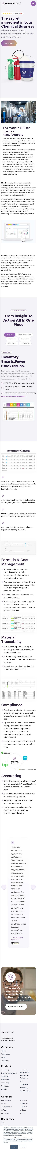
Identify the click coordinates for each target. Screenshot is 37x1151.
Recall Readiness (25, 1091)
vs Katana (23, 1100)
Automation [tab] (12, 343)
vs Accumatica (6, 1100)
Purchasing (5, 1070)
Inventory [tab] (9, 334)
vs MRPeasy (24, 1103)
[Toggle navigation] (33, 3)
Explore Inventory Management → (14, 396)
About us (4, 1051)
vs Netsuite (24, 1107)
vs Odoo (23, 1110)
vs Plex (22, 1113)
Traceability (24, 1087)
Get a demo (9, 43)
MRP (21, 1081)
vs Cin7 (3, 1103)
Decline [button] (23, 1147)
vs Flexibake (5, 1113)
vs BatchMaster (6, 1107)
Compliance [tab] (25, 343)
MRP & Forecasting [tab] (24, 334)
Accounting (5, 1083)
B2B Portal (4, 1076)
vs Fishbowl (5, 1110)
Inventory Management (9, 1073)
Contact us (5, 1060)
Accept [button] (14, 1147)
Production (5, 1086)
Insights (4, 1089)
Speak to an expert (16, 1006)
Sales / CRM (5, 1079)
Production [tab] (25, 339)
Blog (2, 1122)
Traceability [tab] (12, 339)
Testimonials (5, 1054)
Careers (3, 1057)
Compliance (24, 1084)
